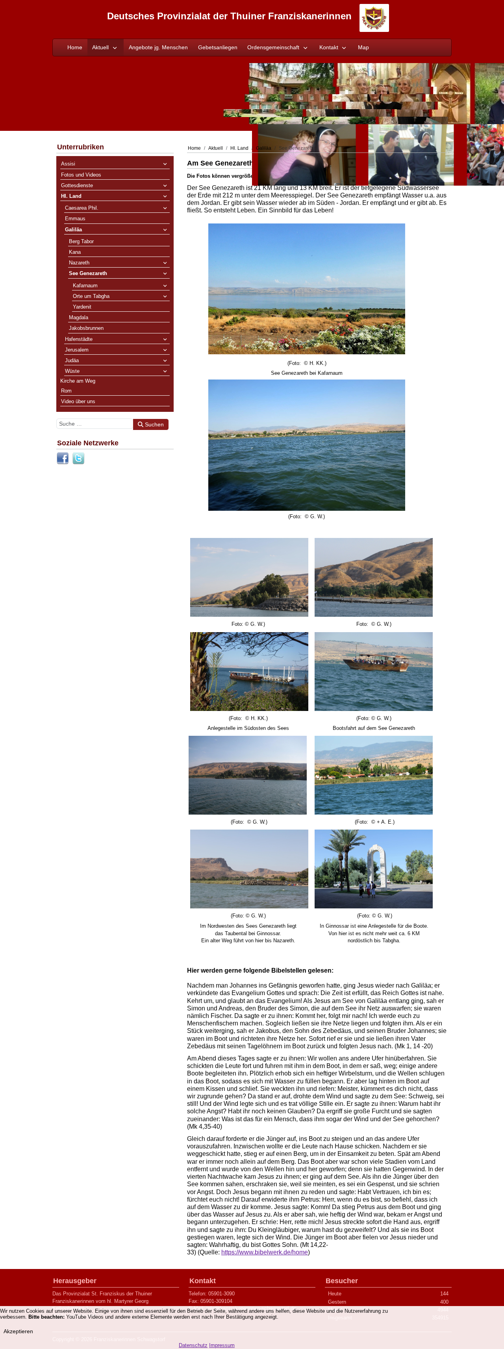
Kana (75, 252)
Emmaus (75, 218)
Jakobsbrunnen (86, 328)
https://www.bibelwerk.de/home (264, 1252)
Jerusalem (77, 350)
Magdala (78, 317)
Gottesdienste (77, 185)
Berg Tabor (81, 241)
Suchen (153, 424)
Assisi (68, 164)
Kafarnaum (85, 285)
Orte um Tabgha (91, 296)
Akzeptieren (18, 1331)
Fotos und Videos (81, 175)
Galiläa (73, 230)
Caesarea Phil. (81, 208)
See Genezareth (88, 273)
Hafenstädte (79, 339)
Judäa (72, 360)
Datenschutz (193, 1345)
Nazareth (79, 263)
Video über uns (78, 401)
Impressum (222, 1345)
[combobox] (94, 424)
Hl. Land (71, 196)
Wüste (72, 371)
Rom (66, 391)
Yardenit (82, 307)
